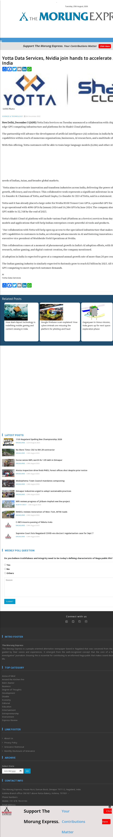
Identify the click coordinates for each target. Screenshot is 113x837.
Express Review (10, 720)
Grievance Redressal (14, 746)
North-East (21, 505)
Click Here (105, 46)
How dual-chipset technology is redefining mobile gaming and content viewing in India (20, 325)
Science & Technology (12, 116)
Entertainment (9, 710)
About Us (8, 738)
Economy (6, 699)
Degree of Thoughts (11, 689)
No (8, 569)
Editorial (6, 703)
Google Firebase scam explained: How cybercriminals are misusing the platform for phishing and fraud (59, 325)
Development (8, 693)
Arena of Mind (8, 676)
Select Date (8, 766)
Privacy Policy (10, 742)
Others (10, 573)
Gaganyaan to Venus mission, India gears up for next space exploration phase (96, 325)
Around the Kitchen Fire (13, 679)
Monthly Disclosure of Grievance (19, 751)
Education (6, 706)
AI (3, 274)
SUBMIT (10, 601)
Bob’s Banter (8, 682)
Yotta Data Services (11, 277)
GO (27, 771)
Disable (5, 696)
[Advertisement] (76, 164)
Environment (8, 716)
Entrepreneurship (10, 713)
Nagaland (20, 443)
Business (6, 686)
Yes (8, 564)
